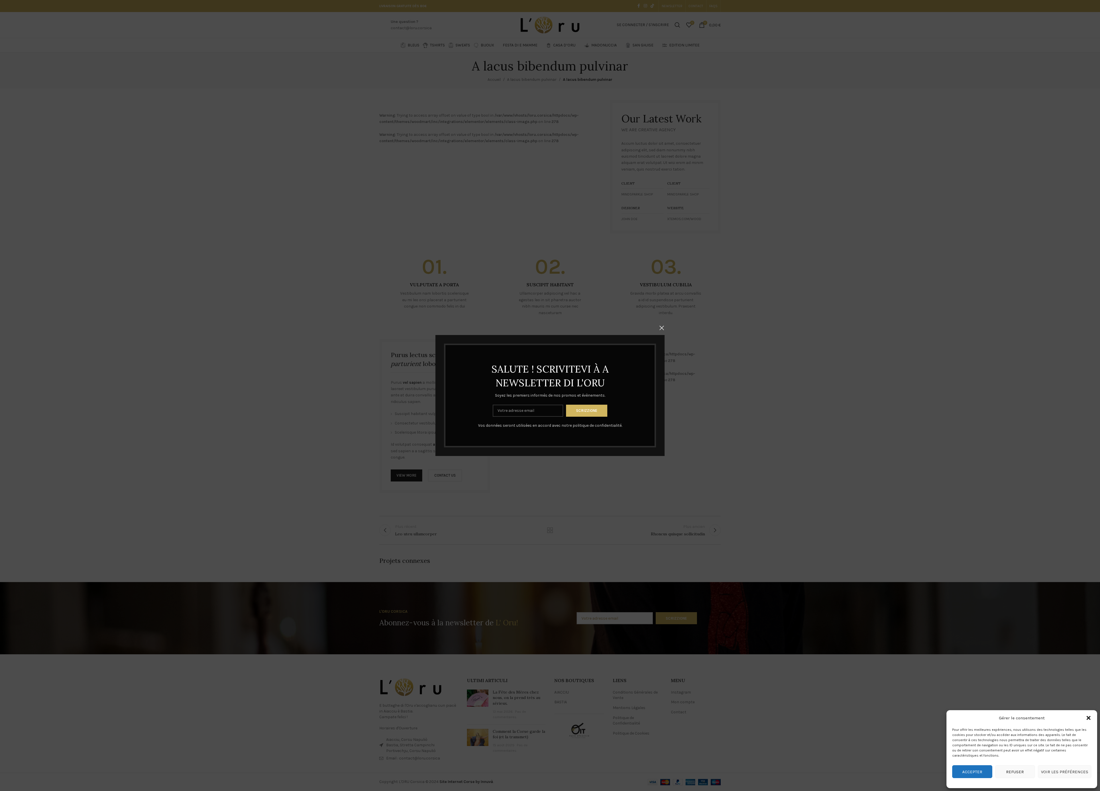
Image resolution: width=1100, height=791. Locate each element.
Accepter (972, 771)
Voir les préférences (1064, 771)
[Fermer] (662, 328)
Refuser (1015, 771)
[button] (1088, 718)
